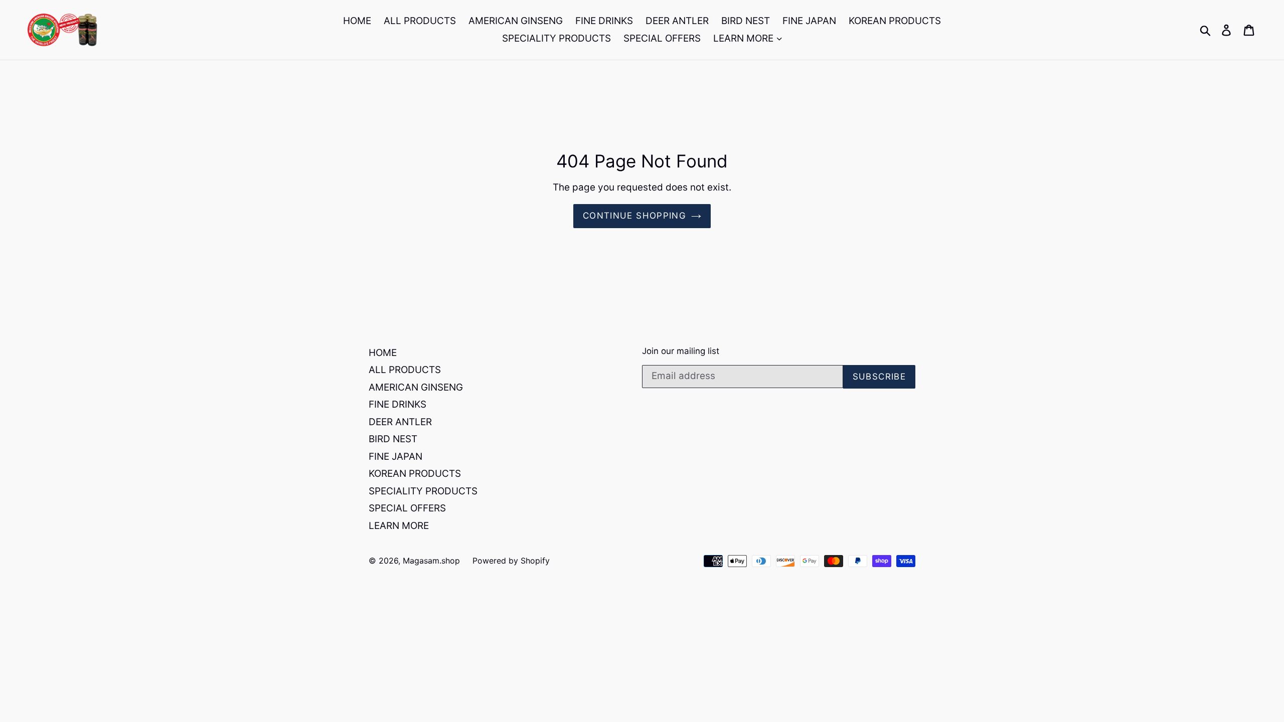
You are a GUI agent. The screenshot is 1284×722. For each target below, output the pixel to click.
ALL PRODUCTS (420, 21)
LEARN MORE (744, 38)
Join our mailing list (680, 351)
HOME (357, 21)
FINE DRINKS (604, 21)
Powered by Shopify (511, 561)
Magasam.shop (431, 561)
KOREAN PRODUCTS (895, 21)
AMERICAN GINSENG (515, 21)
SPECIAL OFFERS (662, 38)
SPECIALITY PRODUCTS (556, 38)
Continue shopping (634, 216)
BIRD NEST (745, 21)
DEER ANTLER (677, 21)
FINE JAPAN (809, 21)
